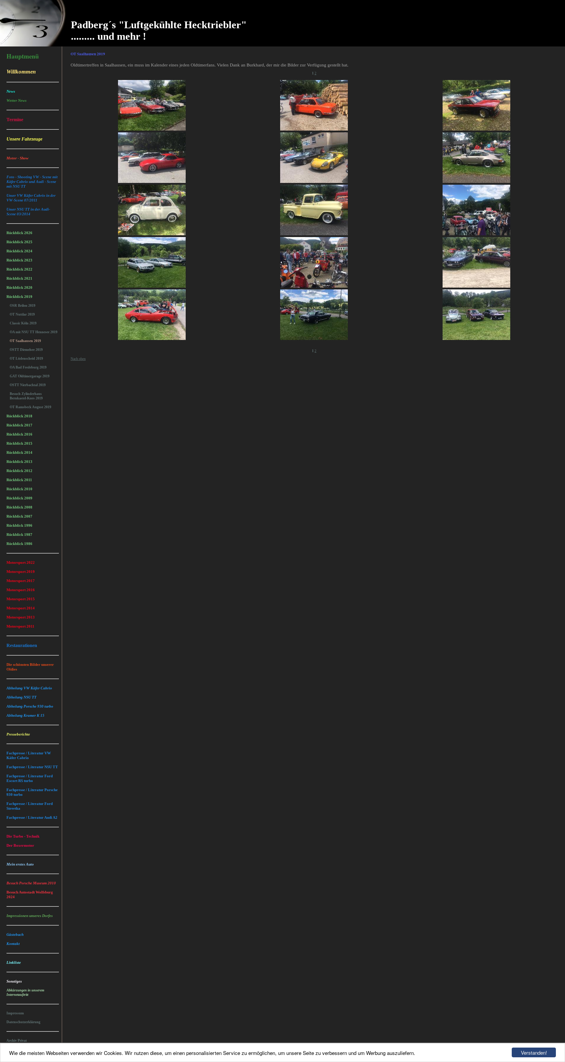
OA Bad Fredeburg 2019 (28, 367)
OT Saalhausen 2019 (25, 341)
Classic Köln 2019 (23, 323)
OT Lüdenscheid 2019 (26, 358)
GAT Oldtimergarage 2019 (29, 376)
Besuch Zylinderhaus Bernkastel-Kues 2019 (26, 396)
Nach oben (78, 359)
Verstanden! (534, 1052)
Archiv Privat (16, 1040)
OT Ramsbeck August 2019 (30, 407)
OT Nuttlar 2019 (22, 314)
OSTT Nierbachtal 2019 (28, 385)
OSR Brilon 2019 (22, 306)
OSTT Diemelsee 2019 (26, 350)
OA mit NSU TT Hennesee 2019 (33, 332)
